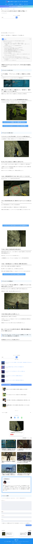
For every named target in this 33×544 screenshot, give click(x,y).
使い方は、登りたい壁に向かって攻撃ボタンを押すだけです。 (12, 48)
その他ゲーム (21, 4)
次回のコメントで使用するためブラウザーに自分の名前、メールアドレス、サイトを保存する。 (16, 523)
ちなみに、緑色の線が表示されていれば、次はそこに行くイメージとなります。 (14, 49)
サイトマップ (26, 4)
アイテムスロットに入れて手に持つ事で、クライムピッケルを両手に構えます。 (14, 47)
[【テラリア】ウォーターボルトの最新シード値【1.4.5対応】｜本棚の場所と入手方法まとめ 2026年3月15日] (16, 364)
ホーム (6, 4)
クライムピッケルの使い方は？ (8, 46)
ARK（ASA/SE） (11, 4)
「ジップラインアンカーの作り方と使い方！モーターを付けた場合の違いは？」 (15, 225)
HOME (17, 539)
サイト (2, 519)
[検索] (17, 17)
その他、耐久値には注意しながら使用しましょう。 (11, 55)
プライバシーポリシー (26, 541)
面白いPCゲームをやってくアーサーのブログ (18, 1)
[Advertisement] (16, 25)
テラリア (16, 4)
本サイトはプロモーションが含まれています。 (16, 6)
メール (2, 515)
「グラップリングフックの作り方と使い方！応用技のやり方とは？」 (14, 274)
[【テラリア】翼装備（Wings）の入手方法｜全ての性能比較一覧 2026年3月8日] (12, 368)
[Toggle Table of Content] (30, 39)
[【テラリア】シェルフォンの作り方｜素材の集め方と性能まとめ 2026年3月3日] (12, 382)
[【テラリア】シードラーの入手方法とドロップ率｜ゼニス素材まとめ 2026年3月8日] (13, 373)
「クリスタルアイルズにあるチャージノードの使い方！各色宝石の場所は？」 (15, 125)
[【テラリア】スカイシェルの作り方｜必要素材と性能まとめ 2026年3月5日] (11, 377)
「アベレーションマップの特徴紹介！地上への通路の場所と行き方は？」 (14, 122)
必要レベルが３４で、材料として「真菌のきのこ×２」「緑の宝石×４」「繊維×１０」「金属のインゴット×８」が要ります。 (18, 44)
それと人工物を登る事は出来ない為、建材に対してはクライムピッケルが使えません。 (15, 50)
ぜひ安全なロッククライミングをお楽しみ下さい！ (11, 60)
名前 (2, 511)
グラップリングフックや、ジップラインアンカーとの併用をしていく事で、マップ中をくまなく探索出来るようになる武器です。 (17, 58)
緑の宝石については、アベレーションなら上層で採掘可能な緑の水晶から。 (14, 45)
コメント (3, 500)
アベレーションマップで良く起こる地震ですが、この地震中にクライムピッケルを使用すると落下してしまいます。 (18, 54)
